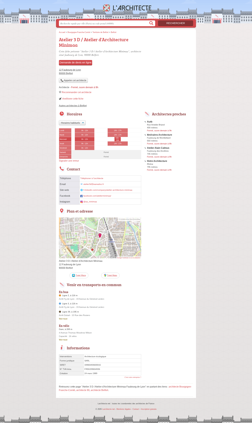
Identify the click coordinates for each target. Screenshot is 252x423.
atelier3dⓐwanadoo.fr (93, 184)
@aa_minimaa (90, 202)
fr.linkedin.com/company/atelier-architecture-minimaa (107, 190)
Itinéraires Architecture (159, 135)
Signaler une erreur (69, 160)
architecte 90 (83, 390)
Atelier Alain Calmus (158, 148)
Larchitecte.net (126, 10)
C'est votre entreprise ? (133, 377)
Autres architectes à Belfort (73, 105)
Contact (136, 409)
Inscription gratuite (148, 409)
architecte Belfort (99, 390)
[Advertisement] (168, 56)
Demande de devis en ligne (75, 62)
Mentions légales (124, 409)
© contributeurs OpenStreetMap (129, 219)
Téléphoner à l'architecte (91, 178)
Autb (149, 121)
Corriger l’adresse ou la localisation (128, 258)
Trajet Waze (81, 275)
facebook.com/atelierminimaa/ (97, 196)
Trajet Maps (112, 275)
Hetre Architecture (157, 161)
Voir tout (63, 319)
